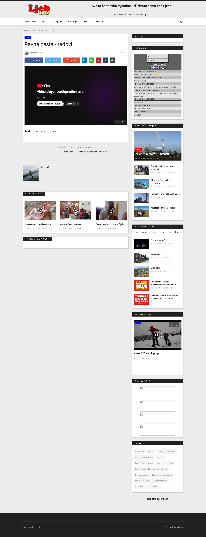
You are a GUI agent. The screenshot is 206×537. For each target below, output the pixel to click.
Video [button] (87, 21)
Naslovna (30, 21)
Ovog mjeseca (158, 232)
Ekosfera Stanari (160, 480)
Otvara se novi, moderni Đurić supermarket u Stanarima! (164, 297)
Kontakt (101, 21)
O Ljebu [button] (58, 21)
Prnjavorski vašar (159, 240)
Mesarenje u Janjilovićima (38, 224)
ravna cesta (40, 131)
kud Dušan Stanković (144, 463)
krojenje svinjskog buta (162, 475)
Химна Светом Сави (71, 224)
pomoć (151, 451)
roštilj (170, 463)
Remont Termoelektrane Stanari (165, 194)
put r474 (52, 131)
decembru (139, 486)
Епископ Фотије (142, 480)
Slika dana (68, 151)
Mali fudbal (152, 486)
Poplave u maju (141, 475)
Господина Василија (144, 457)
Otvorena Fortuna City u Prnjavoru (161, 181)
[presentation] (171, 324)
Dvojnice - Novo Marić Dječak (111, 224)
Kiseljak (160, 457)
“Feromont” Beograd (166, 451)
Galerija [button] (73, 21)
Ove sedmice (141, 232)
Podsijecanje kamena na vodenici (162, 167)
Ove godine (173, 232)
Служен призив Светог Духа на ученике (154, 355)
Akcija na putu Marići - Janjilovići (92, 151)
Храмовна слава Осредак (163, 208)
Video (34, 30)
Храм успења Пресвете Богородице (151, 469)
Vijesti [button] (44, 21)
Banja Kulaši (156, 254)
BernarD (33, 53)
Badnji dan (139, 451)
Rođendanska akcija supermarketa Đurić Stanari (163, 283)
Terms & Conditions (174, 527)
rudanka (160, 463)
